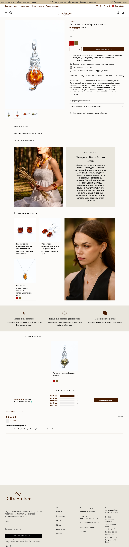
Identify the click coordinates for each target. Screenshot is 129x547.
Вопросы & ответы (11, 6)
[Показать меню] (6, 12)
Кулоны (72, 21)
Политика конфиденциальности (15, 541)
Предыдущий (5, 65)
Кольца (59, 521)
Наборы (59, 534)
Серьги (59, 512)
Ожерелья (60, 529)
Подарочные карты (52, 6)
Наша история (24, 6)
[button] (75, 28)
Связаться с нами (38, 6)
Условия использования (33, 541)
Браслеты (60, 516)
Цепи (58, 525)
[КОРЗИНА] (122, 12)
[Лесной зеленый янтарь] (20, 298)
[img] (11, 417)
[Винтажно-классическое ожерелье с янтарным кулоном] (25, 271)
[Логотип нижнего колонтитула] (18, 497)
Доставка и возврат (21, 126)
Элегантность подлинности (24, 140)
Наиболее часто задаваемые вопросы (28, 133)
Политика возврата (88, 527)
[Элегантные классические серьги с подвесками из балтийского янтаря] (50, 230)
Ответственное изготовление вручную (85, 106)
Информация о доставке (80, 101)
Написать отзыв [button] (105, 400)
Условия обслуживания (89, 523)
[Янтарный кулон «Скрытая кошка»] (64, 356)
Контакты (83, 532)
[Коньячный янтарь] (17, 298)
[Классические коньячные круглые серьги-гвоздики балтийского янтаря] (25, 230)
